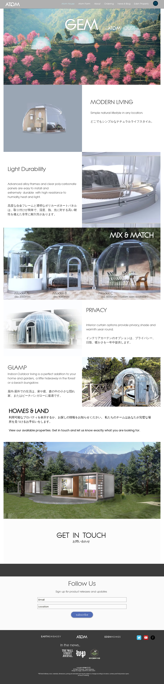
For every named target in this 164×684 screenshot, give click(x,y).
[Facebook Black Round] (153, 637)
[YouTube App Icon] (146, 637)
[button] (155, 3)
